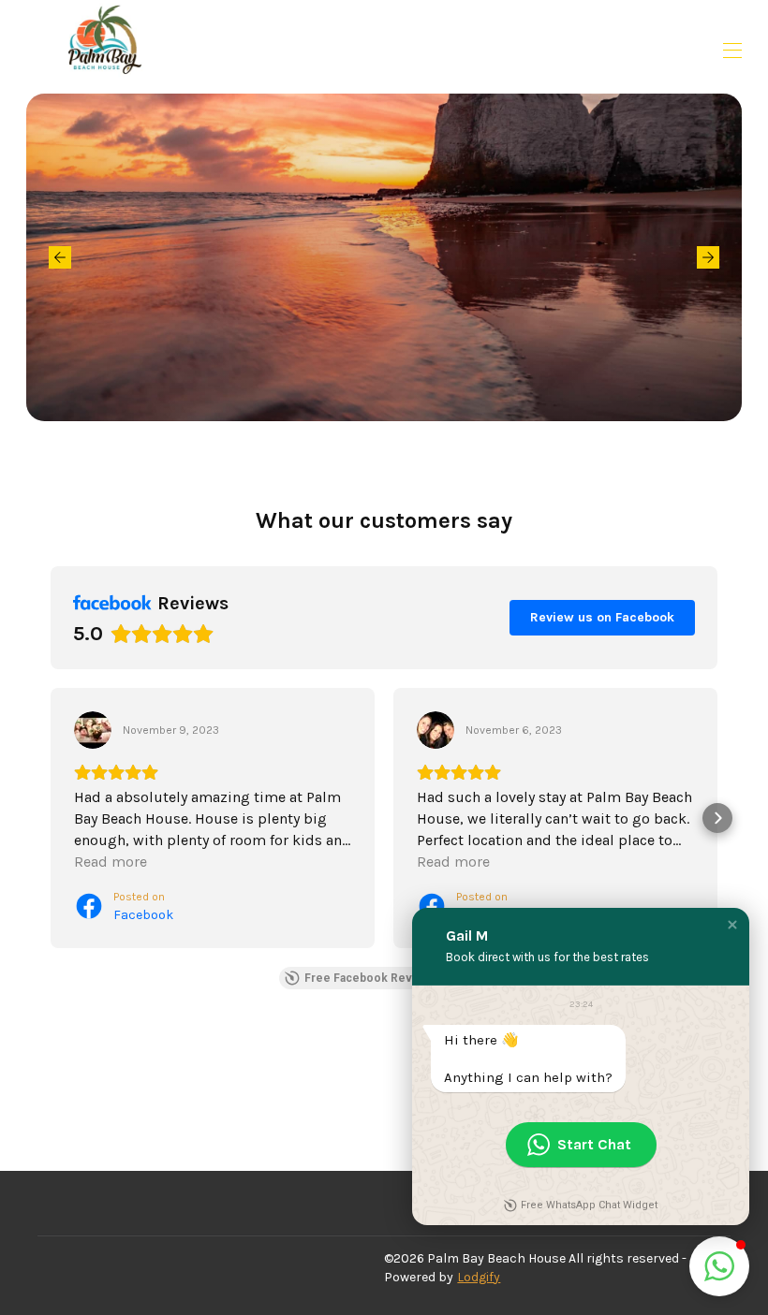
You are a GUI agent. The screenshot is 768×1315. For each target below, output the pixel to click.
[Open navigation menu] (732, 50)
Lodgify (478, 1277)
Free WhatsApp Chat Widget (589, 1205)
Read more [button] (110, 861)
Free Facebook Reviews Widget (391, 978)
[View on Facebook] (92, 730)
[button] (51, 818)
